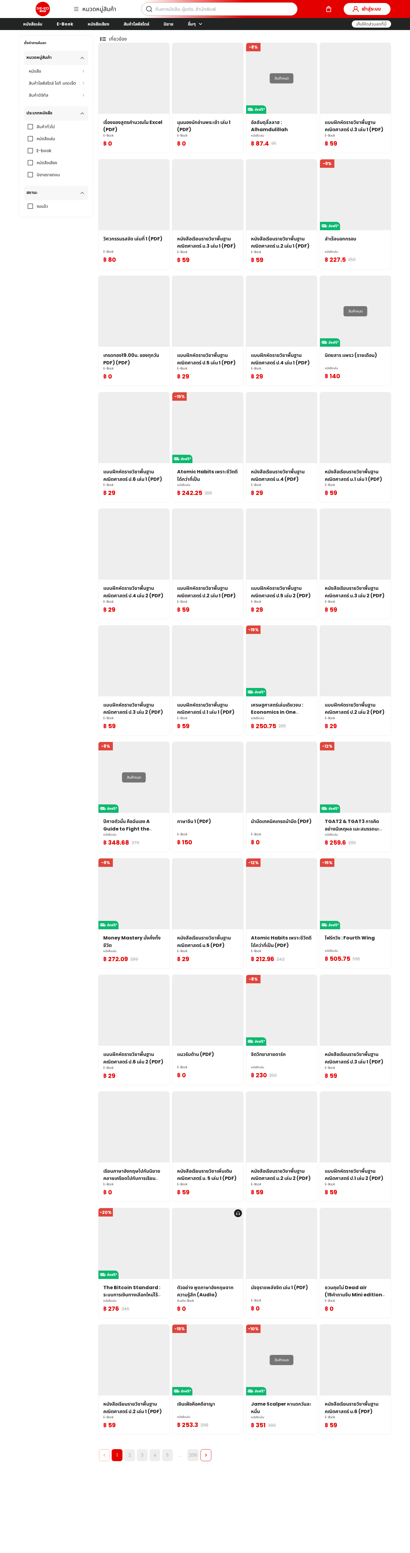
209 (193, 1455)
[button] (371, 24)
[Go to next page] (205, 1455)
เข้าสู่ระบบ (371, 8)
